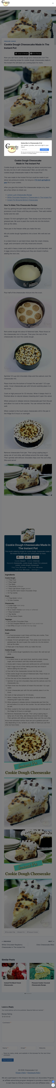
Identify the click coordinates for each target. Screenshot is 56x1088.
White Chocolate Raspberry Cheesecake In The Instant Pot (29, 197)
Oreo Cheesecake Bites (45, 943)
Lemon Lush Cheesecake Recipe (19, 195)
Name (5, 1048)
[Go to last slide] (4, 977)
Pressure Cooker (10, 41)
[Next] (52, 977)
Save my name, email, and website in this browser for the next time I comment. (27, 1054)
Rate (36, 557)
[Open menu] (53, 3)
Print (21, 557)
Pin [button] (28, 557)
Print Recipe (36, 53)
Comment (7, 1023)
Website (42, 1048)
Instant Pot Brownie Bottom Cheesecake (22, 200)
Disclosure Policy (33, 1073)
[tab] (26, 993)
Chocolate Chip (10, 932)
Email (23, 1048)
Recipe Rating (7, 1014)
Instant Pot (21, 932)
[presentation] (14, 971)
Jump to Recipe (22, 53)
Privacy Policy (21, 1073)
